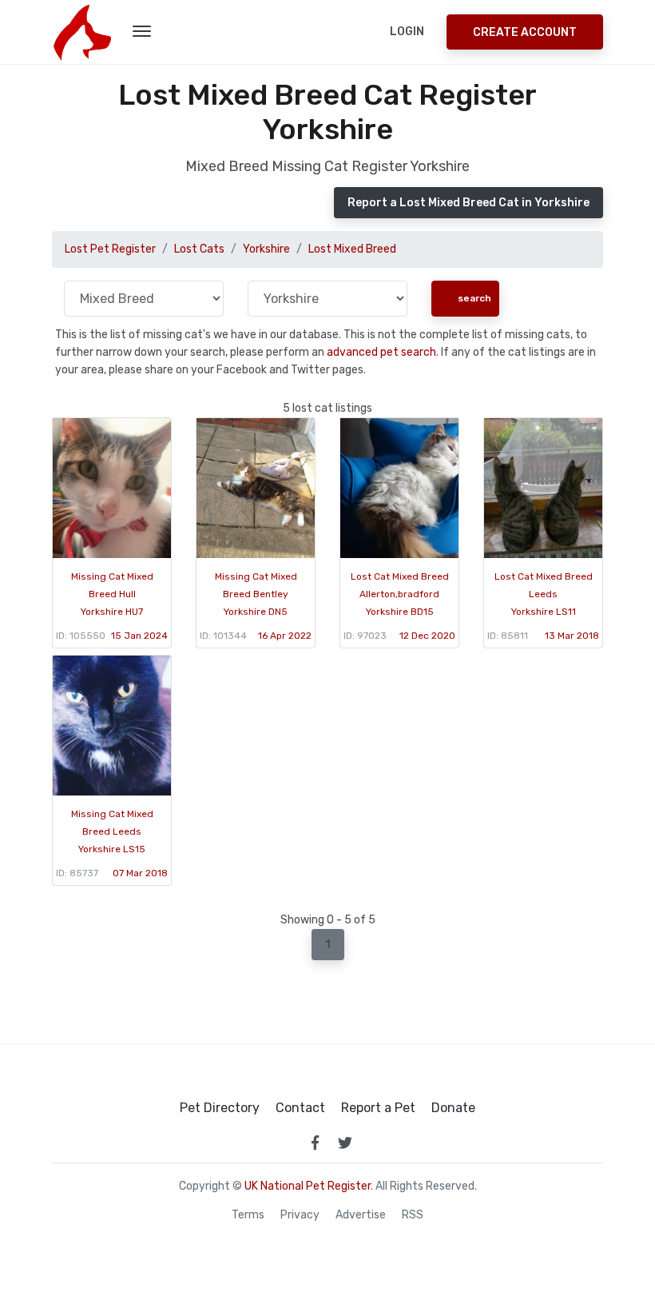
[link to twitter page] (345, 1142)
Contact (300, 1108)
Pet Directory (220, 1108)
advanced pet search (381, 352)
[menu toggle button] (142, 32)
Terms (248, 1215)
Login (407, 31)
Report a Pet (378, 1108)
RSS (412, 1215)
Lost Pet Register (110, 249)
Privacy (300, 1215)
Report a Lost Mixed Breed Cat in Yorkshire (468, 202)
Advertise (360, 1215)
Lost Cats (199, 249)
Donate (453, 1108)
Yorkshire (266, 249)
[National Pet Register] (82, 32)
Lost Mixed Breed (352, 249)
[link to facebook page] (314, 1142)
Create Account (525, 32)
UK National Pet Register (307, 1186)
